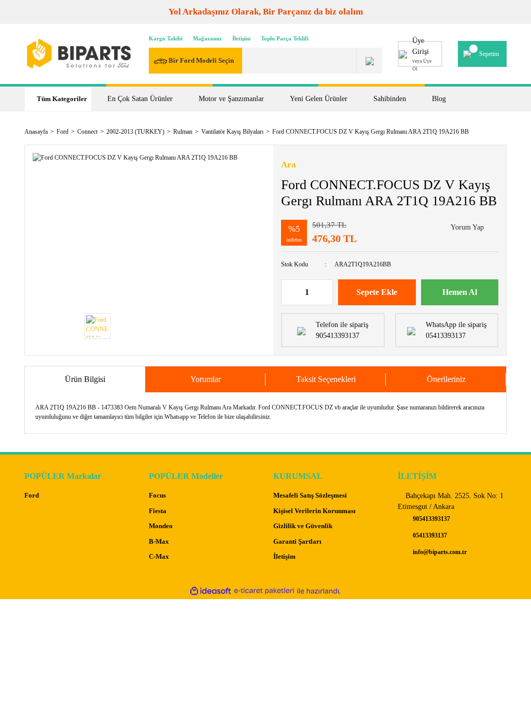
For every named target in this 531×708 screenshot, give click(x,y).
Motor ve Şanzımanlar (231, 99)
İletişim (241, 38)
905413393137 (430, 518)
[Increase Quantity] (324, 292)
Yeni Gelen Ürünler (318, 99)
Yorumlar (205, 379)
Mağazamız (207, 38)
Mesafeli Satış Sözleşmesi (310, 495)
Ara (288, 164)
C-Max (159, 556)
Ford (31, 495)
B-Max (159, 541)
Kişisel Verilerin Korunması (314, 511)
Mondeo (161, 526)
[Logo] (79, 53)
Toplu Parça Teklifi (285, 38)
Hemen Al (459, 292)
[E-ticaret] (264, 591)
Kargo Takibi (166, 38)
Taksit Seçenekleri (326, 379)
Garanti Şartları (297, 541)
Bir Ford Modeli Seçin (200, 60)
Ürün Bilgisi (85, 379)
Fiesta (157, 511)
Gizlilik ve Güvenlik (302, 526)
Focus (157, 495)
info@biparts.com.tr (439, 552)
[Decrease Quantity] (289, 292)
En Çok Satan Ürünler (140, 99)
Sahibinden (389, 99)
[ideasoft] (210, 591)
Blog (439, 99)
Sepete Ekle (376, 292)
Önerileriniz (446, 379)
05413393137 (429, 535)
